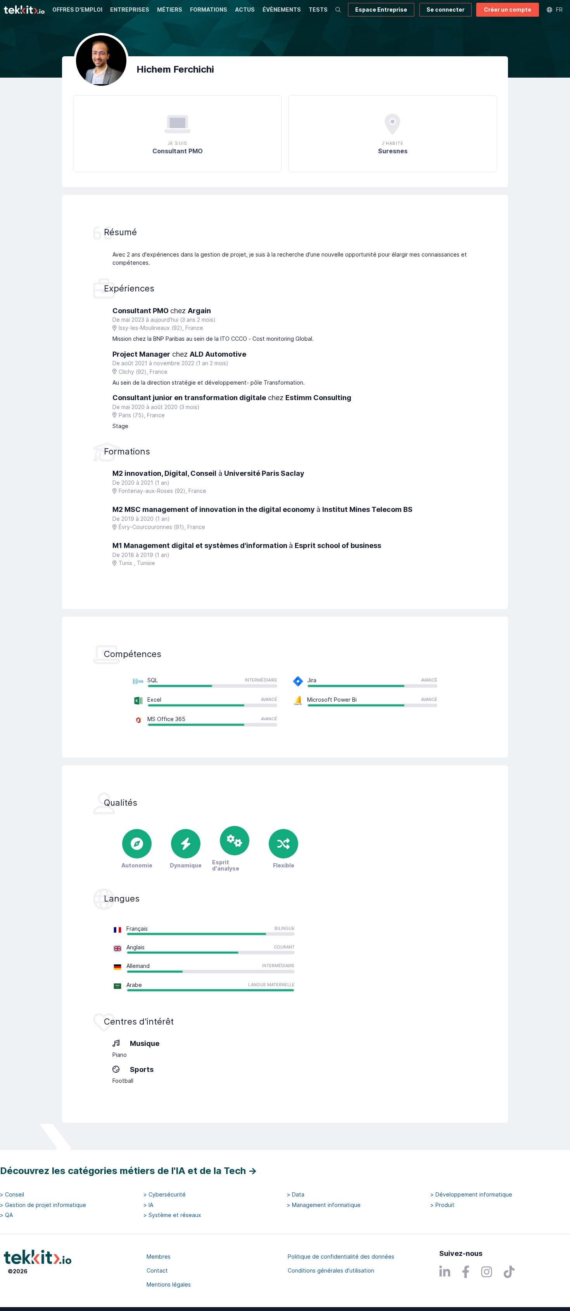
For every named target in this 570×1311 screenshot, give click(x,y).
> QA (6, 1215)
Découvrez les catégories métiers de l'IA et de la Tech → (128, 1170)
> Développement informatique (471, 1194)
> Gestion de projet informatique (43, 1205)
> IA (148, 1205)
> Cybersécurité (164, 1194)
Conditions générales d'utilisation (331, 1270)
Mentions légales (169, 1284)
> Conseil (12, 1194)
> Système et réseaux (172, 1215)
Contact (157, 1270)
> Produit (442, 1205)
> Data (295, 1194)
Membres (159, 1256)
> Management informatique (324, 1205)
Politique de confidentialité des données (341, 1256)
